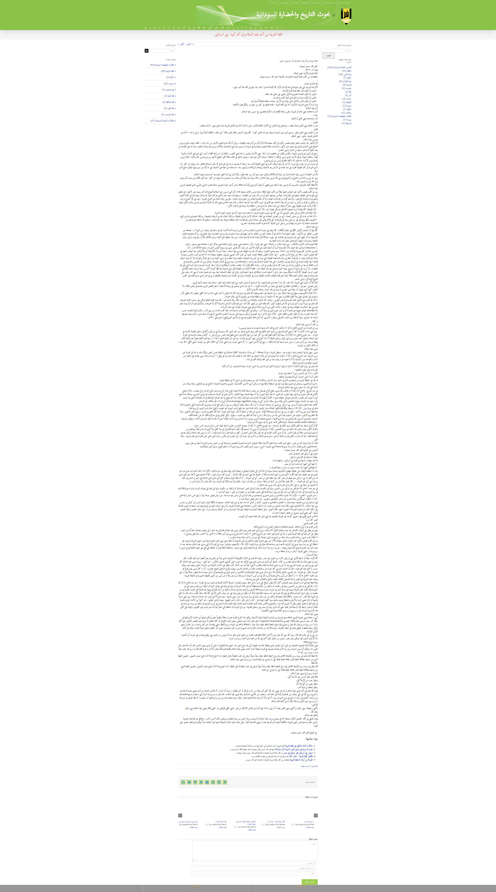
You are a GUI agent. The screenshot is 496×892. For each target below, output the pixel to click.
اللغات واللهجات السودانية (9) (162, 65)
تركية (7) (347, 78)
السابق (189, 44)
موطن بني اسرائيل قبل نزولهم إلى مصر (298, 753)
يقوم (254, 262)
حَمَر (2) (348, 95)
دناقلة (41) (346, 71)
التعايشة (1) (346, 102)
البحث (328, 56)
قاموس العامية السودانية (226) (339, 67)
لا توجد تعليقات (305, 766)
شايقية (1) (347, 109)
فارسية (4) (347, 85)
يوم (287, 265)
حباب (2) (347, 99)
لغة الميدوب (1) (167, 114)
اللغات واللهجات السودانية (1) (339, 116)
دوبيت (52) (169, 83)
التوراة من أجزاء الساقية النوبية (301, 760)
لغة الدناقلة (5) (168, 102)
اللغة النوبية (315, 766)
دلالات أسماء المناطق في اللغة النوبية (299, 746)
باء (183, 593)
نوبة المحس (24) (344, 74)
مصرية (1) (346, 106)
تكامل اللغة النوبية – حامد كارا (301, 756)
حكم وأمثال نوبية (197, 821)
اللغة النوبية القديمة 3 (312, 821)
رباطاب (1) (346, 113)
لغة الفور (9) (169, 108)
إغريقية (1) (346, 123)
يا (223, 293)
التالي (182, 44)
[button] (316, 815)
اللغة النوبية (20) (167, 71)
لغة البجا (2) (169, 96)
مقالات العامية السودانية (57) (162, 120)
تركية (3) (170, 77)
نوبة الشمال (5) (345, 81)
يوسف (271, 719)
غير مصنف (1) (168, 89)
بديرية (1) (347, 120)
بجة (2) (348, 92)
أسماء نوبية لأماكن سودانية (223, 821)
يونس (305, 408)
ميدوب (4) (346, 88)
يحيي (191, 708)
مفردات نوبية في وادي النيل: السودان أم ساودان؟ (294, 749)
